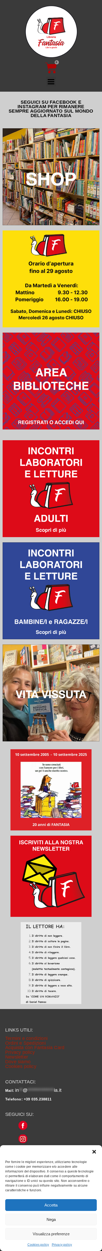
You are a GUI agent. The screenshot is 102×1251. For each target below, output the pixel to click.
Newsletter (16, 1057)
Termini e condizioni (26, 1038)
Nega (51, 1219)
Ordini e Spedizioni (25, 1043)
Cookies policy (38, 1245)
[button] (94, 1151)
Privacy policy (62, 1245)
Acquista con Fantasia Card (34, 1047)
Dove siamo (18, 1061)
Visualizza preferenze (51, 1234)
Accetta (51, 1205)
